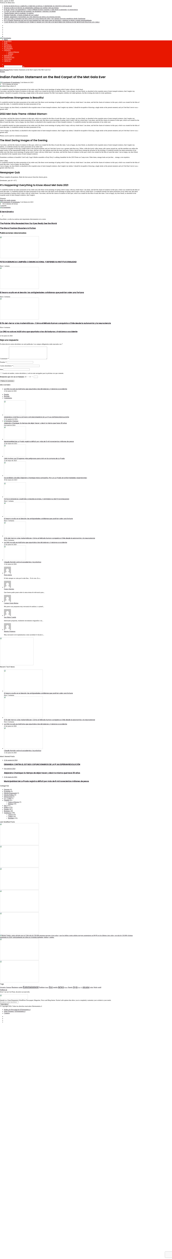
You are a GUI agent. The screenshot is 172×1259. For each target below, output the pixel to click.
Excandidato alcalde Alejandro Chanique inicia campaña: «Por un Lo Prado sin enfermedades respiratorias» (45, 478)
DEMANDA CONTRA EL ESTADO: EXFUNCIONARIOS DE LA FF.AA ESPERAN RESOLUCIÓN (36, 417)
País (5, 43)
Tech (79, 987)
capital (20, 987)
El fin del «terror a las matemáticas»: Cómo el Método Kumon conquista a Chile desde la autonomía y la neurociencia (41, 9)
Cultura (8, 59)
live (5, 200)
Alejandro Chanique (5, 987)
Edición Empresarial (10, 793)
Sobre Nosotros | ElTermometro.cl (14, 1011)
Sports (70, 987)
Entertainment (31, 986)
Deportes (8, 55)
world (99, 987)
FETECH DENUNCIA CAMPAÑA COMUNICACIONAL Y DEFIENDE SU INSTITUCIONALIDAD (38, 6)
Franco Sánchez (9, 589)
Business (15, 987)
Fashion (42, 987)
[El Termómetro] (5, 38)
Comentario (4, 359)
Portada (8, 41)
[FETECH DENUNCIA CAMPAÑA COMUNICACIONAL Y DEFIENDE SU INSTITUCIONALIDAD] (19, 257)
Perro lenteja (8, 575)
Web (1, 369)
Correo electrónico (6, 366)
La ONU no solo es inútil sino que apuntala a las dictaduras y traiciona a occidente (30, 11)
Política (7, 45)
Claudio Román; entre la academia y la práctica (19, 13)
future (2, 200)
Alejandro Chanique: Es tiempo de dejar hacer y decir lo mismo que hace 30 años (35, 423)
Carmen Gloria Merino (11, 603)
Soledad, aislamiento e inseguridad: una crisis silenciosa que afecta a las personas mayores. (32, 17)
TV (81, 987)
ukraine (13, 200)
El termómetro (15, 82)
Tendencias (9, 57)
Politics (66, 987)
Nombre (3, 362)
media (9, 200)
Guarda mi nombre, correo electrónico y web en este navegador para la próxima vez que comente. (33, 373)
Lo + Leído (7, 798)
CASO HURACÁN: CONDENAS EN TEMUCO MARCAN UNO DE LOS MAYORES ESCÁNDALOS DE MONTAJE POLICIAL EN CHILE (52, 22)
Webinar (10, 54)
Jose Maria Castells (10, 617)
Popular (6, 394)
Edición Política (9, 795)
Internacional (8, 797)
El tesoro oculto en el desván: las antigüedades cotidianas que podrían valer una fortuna (31, 8)
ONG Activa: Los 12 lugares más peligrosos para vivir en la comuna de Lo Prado (34, 458)
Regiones (8, 46)
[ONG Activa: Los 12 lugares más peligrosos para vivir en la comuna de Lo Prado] (15, 456)
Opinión (7, 50)
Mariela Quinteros (9, 631)
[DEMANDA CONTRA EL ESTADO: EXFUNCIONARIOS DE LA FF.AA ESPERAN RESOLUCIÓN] (15, 415)
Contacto (7, 1013)
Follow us (3, 990)
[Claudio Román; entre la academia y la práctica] (15, 560)
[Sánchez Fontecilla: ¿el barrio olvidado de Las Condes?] (19, 934)
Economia (8, 48)
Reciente (6, 396)
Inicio (2, 70)
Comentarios (8, 398)
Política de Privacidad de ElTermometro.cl (17, 1009)
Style (75, 987)
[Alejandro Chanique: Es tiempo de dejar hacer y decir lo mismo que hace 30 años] (11, 421)
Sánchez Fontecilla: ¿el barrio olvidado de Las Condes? (21, 15)
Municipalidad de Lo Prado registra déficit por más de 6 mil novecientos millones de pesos (39, 441)
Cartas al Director (13, 52)
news (61, 986)
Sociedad (11, 818)
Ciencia (7, 61)
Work (95, 987)
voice (91, 987)
